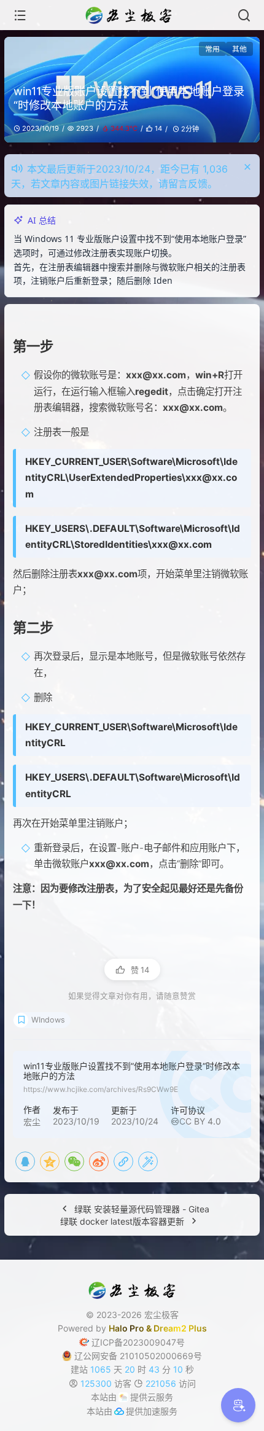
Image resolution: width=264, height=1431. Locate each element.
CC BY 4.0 (200, 1135)
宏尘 (32, 1135)
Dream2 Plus (180, 1342)
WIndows (48, 1033)
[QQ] (25, 1175)
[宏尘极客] (132, 15)
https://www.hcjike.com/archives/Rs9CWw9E (100, 1103)
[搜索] (244, 15)
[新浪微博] (99, 1175)
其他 (239, 48)
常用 (212, 48)
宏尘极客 (161, 1328)
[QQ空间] (50, 1175)
